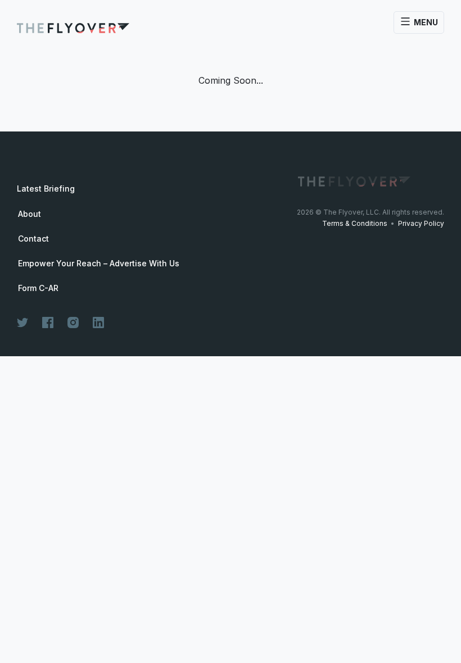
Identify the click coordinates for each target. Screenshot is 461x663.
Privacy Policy (421, 223)
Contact (33, 238)
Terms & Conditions (354, 223)
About (29, 214)
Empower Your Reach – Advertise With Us (98, 263)
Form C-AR (38, 288)
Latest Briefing (46, 188)
